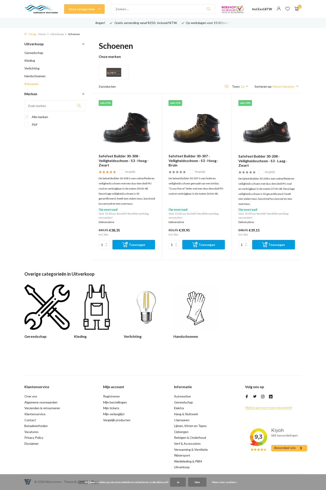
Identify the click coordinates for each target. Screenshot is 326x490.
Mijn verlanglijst (114, 414)
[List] (227, 86)
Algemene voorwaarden (40, 402)
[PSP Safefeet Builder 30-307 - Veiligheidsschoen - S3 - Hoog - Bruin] (197, 125)
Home (42, 34)
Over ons (30, 396)
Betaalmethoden (36, 426)
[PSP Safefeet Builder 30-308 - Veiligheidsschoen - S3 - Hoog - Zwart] (127, 125)
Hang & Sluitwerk (186, 414)
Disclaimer (31, 443)
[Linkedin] (271, 396)
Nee (197, 482)
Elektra (179, 408)
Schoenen (31, 84)
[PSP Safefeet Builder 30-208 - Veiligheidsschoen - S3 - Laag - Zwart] (266, 125)
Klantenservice (34, 414)
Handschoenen (34, 76)
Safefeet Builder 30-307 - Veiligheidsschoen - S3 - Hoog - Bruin (193, 160)
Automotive (182, 396)
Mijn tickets (111, 408)
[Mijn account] (279, 8)
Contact (30, 420)
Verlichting (31, 68)
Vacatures (31, 432)
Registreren (111, 396)
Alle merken (39, 117)
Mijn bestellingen (115, 402)
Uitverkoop (57, 34)
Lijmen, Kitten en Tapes (190, 426)
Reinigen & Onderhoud (190, 437)
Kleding (29, 60)
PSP (34, 124)
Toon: (236, 86)
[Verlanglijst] (287, 9)
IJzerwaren (181, 420)
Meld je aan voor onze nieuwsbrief (268, 407)
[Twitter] (255, 396)
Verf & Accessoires (187, 443)
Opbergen (181, 432)
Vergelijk (130, 171)
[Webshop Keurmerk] (233, 9)
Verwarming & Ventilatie (191, 449)
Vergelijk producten (116, 420)
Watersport (182, 455)
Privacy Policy (33, 437)
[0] (295, 9)
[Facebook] (247, 396)
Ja (178, 482)
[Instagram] (263, 396)
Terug (32, 34)
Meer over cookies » (224, 482)
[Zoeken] (208, 9)
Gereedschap (33, 53)
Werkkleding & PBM (188, 461)
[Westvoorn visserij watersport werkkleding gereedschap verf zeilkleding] (41, 9)
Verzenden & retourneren (42, 408)
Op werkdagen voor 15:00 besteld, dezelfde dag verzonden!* (159, 23)
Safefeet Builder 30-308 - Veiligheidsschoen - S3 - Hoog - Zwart (124, 160)
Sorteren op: (263, 86)
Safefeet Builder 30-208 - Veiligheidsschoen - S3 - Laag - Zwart (262, 161)
